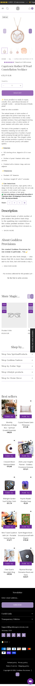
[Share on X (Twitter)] (19, 203)
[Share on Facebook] (14, 203)
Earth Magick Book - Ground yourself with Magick (25, 535)
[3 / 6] (17, 51)
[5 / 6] (30, 51)
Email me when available (10, 109)
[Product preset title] (14, 315)
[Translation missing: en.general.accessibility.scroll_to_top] (17, 674)
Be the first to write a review (17, 278)
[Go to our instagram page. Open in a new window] (8, 635)
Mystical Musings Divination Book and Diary (25, 572)
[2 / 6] (11, 51)
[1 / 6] (5, 51)
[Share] (9, 203)
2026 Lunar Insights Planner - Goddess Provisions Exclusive (25, 464)
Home (4, 59)
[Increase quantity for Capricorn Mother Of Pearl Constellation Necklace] (20, 85)
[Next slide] (30, 31)
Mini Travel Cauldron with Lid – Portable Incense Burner (9, 535)
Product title (7, 330)
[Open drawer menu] (3, 8)
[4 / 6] (24, 51)
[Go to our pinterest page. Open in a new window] (24, 635)
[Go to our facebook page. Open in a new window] (3, 635)
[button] (17, 278)
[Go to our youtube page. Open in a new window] (19, 635)
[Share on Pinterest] (25, 203)
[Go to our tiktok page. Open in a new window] (14, 635)
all (10, 59)
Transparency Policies (11, 619)
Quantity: (5, 81)
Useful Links (7, 613)
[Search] (7, 8)
